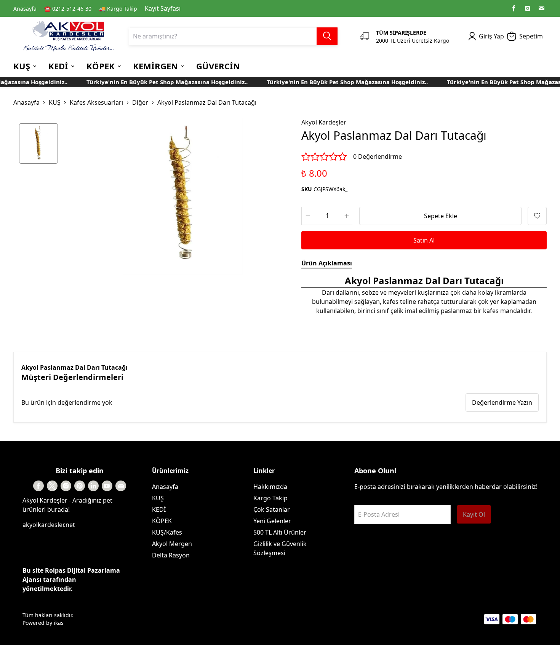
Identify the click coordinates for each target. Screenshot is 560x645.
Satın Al (424, 240)
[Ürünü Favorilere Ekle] (537, 216)
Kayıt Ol (474, 514)
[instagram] (527, 8)
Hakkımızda (270, 486)
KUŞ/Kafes (167, 532)
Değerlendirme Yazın (502, 402)
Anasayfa (25, 8)
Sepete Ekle (440, 216)
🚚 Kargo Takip (118, 8)
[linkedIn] (93, 486)
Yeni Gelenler (272, 521)
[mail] (541, 8)
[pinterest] (79, 486)
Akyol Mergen (172, 544)
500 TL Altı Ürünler (279, 532)
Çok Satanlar (271, 509)
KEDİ (159, 509)
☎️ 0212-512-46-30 (67, 8)
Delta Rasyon (171, 555)
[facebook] (514, 8)
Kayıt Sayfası (163, 8)
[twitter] (52, 486)
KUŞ (55, 102)
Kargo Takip (270, 498)
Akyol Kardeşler (323, 122)
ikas (59, 622)
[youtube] (107, 486)
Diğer (140, 102)
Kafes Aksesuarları (96, 102)
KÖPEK (162, 521)
